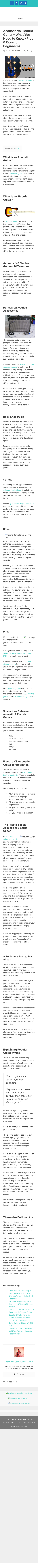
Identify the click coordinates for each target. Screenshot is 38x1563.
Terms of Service (29, 1423)
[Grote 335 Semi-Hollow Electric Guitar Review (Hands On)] (19, 1403)
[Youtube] (23, 1374)
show (17, 148)
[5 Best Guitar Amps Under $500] (19, 1398)
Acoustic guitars (17, 173)
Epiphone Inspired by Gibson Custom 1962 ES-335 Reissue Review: (21, 1304)
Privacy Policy (16, 1423)
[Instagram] (21, 3)
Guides (9, 1382)
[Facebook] (12, 3)
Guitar (15, 1382)
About (14, 1420)
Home (7, 1420)
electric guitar (12, 221)
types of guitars (14, 688)
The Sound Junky (24, 80)
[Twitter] (16, 3)
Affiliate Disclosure (25, 1420)
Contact (6, 1423)
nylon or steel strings (12, 490)
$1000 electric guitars (22, 697)
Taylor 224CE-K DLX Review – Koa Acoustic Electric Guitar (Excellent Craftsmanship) (21, 1312)
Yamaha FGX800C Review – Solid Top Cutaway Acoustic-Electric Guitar (21, 1331)
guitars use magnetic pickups (22, 504)
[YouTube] (25, 3)
